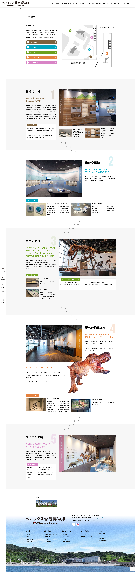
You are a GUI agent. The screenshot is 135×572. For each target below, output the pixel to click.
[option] (47, 503)
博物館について (30, 531)
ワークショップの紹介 (86, 534)
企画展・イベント (67, 531)
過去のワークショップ (86, 536)
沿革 (28, 536)
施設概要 (29, 534)
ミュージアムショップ (32, 539)
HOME (14, 8)
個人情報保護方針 (103, 540)
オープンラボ (30, 541)
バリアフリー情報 (49, 539)
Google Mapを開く (100, 518)
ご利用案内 (47, 531)
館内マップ (47, 536)
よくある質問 (102, 533)
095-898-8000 (79, 520)
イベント (65, 539)
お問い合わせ (102, 538)
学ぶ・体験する (85, 531)
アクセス (29, 544)
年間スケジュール (67, 541)
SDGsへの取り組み (103, 536)
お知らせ (101, 531)
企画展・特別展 (66, 536)
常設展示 (65, 534)
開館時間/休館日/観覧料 (51, 534)
